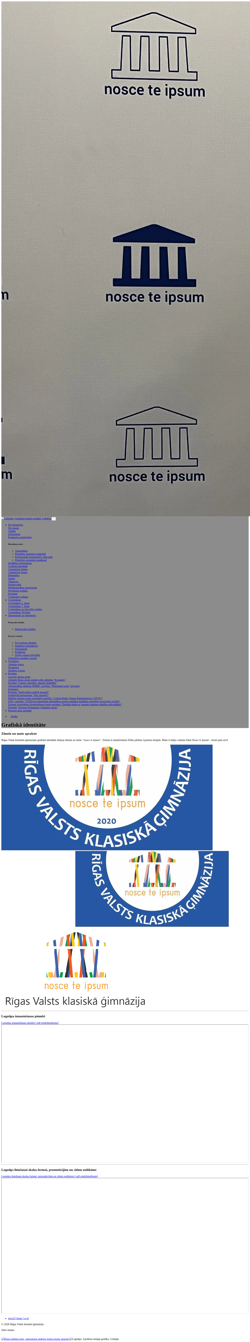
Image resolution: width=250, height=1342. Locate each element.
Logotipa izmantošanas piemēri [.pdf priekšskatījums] (30, 1022)
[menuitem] (128, 560)
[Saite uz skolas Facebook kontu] (2, 1335)
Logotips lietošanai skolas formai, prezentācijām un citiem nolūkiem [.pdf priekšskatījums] (49, 1176)
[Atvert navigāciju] (54, 519)
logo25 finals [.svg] (18, 1318)
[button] (17, 524)
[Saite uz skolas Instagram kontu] (5, 1335)
